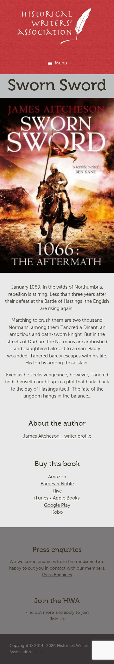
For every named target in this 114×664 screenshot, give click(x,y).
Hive (57, 491)
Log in (38, 652)
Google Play (57, 505)
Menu (61, 63)
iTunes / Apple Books (57, 498)
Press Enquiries (57, 575)
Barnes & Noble (57, 484)
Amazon (57, 477)
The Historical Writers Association (57, 26)
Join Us (57, 619)
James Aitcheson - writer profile (57, 436)
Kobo (57, 512)
